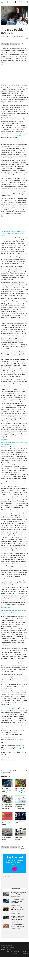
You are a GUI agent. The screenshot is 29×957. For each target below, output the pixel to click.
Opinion (4, 27)
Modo (9, 89)
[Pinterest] (11, 44)
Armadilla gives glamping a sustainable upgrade (18, 893)
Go (14, 869)
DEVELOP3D (20, 36)
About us (9, 951)
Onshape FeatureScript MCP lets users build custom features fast (17, 918)
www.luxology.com (6, 757)
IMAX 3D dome (13, 709)
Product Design (12, 27)
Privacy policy (24, 953)
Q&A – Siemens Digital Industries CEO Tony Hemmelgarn (17, 901)
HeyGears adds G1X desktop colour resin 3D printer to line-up (17, 910)
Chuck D (18, 745)
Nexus (21, 54)
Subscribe (23, 951)
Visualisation (21, 27)
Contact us (16, 953)
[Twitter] (5, 44)
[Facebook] (2, 44)
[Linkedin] (8, 44)
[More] (19, 44)
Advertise (16, 951)
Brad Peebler (20, 136)
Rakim (23, 745)
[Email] (16, 44)
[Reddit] (13, 44)
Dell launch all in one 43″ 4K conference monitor (18, 926)
